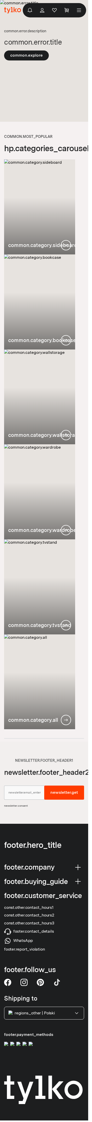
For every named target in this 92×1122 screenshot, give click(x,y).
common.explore (26, 55)
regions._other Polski (35, 1013)
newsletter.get (64, 792)
